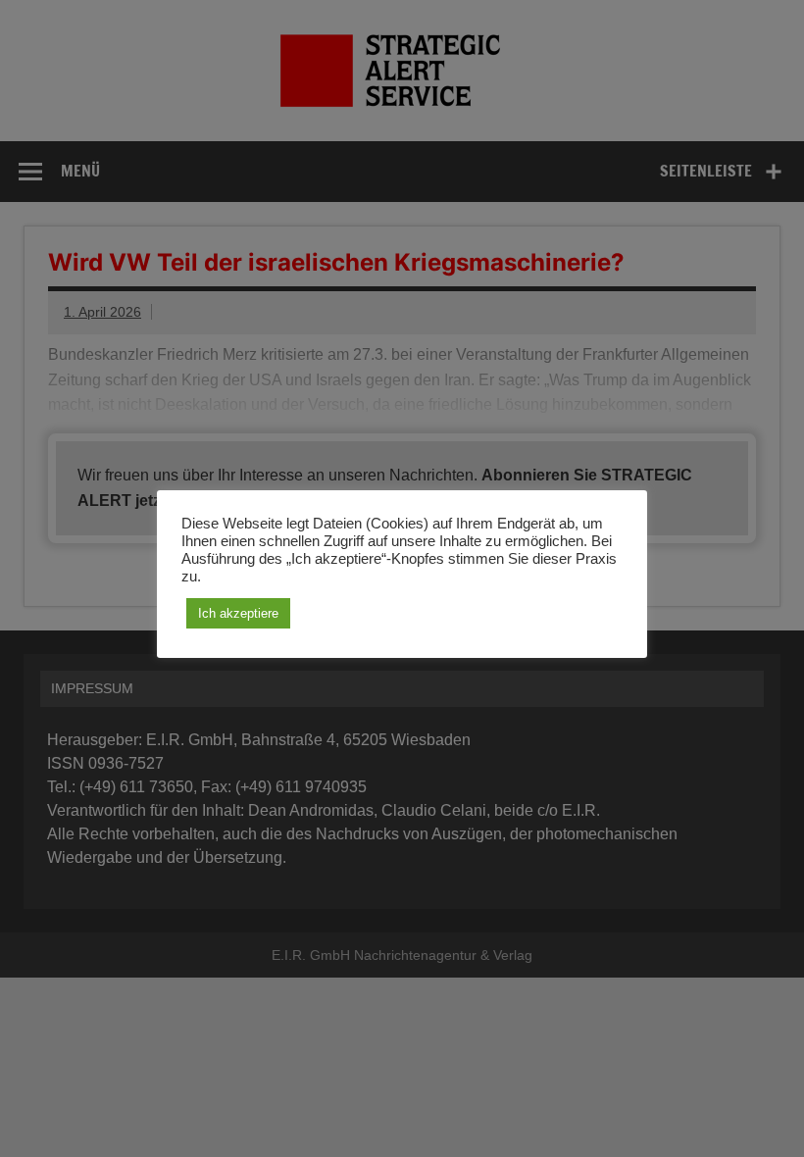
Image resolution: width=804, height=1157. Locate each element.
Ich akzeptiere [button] (238, 613)
